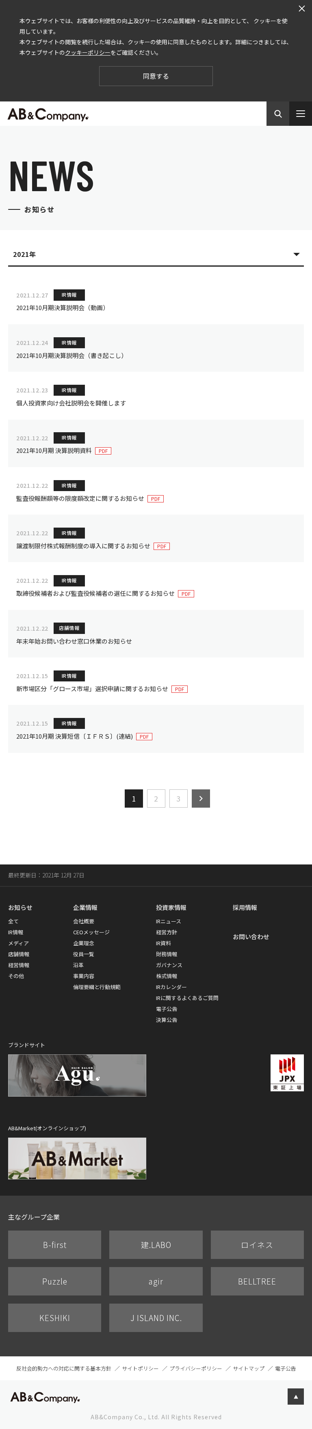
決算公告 (166, 1020)
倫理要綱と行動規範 (97, 987)
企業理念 (83, 943)
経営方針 (166, 932)
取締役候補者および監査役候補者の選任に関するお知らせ (95, 593)
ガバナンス (169, 965)
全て (13, 921)
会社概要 (83, 921)
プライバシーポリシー (195, 1368)
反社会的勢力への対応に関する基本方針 (63, 1368)
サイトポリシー (140, 1368)
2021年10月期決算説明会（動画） (62, 307)
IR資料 (163, 943)
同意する (156, 76)
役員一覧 (83, 954)
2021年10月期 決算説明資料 (54, 450)
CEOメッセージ (91, 932)
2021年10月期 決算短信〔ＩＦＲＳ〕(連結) (74, 736)
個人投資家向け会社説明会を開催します (71, 403)
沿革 (78, 965)
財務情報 (166, 954)
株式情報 (166, 976)
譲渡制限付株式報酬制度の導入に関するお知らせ (83, 545)
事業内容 (83, 976)
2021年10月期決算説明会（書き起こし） (71, 355)
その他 (16, 976)
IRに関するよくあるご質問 (187, 998)
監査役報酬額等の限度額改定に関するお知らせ (80, 498)
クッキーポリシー (87, 52)
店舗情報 (18, 954)
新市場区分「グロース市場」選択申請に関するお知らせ (92, 688)
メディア (18, 943)
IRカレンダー (171, 987)
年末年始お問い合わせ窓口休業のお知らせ (74, 641)
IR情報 (15, 932)
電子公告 (166, 1009)
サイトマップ (248, 1368)
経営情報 (18, 965)
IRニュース (168, 921)
